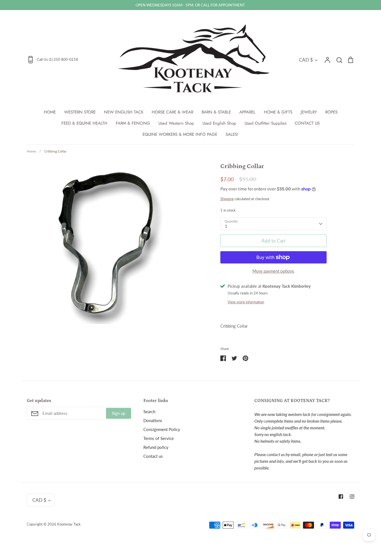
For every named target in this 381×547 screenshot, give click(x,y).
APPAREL (247, 112)
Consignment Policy (161, 429)
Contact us (153, 456)
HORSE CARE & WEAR (172, 112)
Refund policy (155, 447)
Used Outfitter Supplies (265, 123)
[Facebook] (340, 496)
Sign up (118, 413)
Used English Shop (219, 123)
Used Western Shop (176, 123)
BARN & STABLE (216, 112)
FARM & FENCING (133, 123)
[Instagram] (352, 496)
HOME (50, 112)
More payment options (273, 271)
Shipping (227, 199)
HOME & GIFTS (278, 112)
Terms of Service (158, 438)
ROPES (331, 112)
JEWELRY (309, 112)
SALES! (232, 134)
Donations (152, 420)
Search (149, 411)
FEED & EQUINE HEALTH (84, 123)
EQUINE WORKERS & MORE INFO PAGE (180, 134)
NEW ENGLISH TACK (123, 112)
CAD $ (306, 60)
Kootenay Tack (69, 524)
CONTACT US (307, 123)
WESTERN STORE (80, 112)
